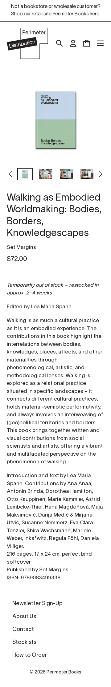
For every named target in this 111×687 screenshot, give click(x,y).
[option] (24, 174)
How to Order (29, 655)
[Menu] (100, 43)
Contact (23, 629)
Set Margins (21, 247)
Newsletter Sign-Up (37, 603)
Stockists (24, 642)
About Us (24, 616)
